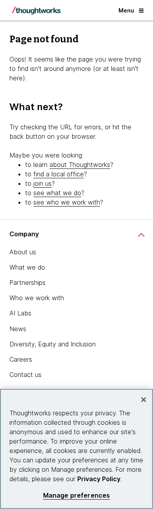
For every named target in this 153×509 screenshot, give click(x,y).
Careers (20, 359)
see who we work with (66, 202)
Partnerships (27, 282)
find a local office (58, 174)
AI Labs (20, 313)
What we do (27, 267)
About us (22, 252)
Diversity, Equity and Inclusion (52, 344)
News (17, 329)
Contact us (25, 375)
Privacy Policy (98, 479)
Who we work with (36, 298)
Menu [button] (126, 10)
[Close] (143, 399)
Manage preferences (76, 495)
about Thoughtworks (79, 164)
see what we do (57, 193)
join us (42, 183)
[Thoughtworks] (36, 10)
